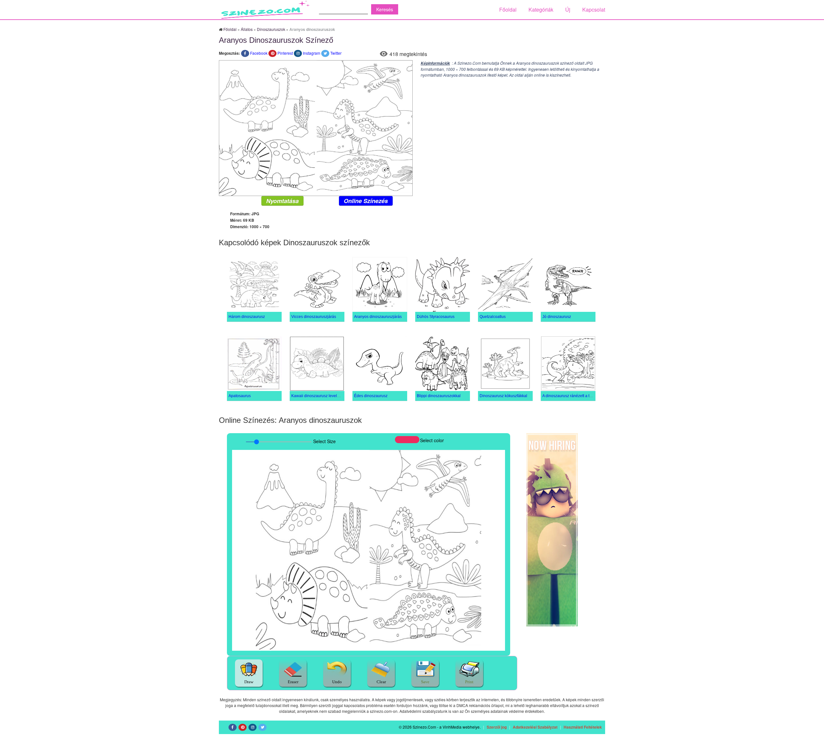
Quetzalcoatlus (493, 316)
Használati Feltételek (583, 727)
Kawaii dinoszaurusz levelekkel (318, 396)
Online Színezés (366, 201)
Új (567, 9)
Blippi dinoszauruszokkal (439, 396)
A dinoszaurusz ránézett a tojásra (571, 396)
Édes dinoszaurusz (371, 396)
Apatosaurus (240, 396)
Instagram (311, 53)
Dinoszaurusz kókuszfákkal (503, 396)
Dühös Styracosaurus (435, 316)
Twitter (336, 53)
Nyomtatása (282, 201)
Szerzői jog (497, 727)
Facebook (258, 53)
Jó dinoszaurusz (556, 316)
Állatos (247, 29)
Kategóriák (541, 9)
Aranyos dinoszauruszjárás (378, 316)
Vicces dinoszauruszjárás (313, 316)
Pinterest (285, 53)
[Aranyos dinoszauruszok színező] (316, 127)
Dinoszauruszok (271, 29)
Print (469, 681)
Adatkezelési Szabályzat (535, 727)
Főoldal (508, 9)
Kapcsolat (593, 9)
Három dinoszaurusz (247, 316)
